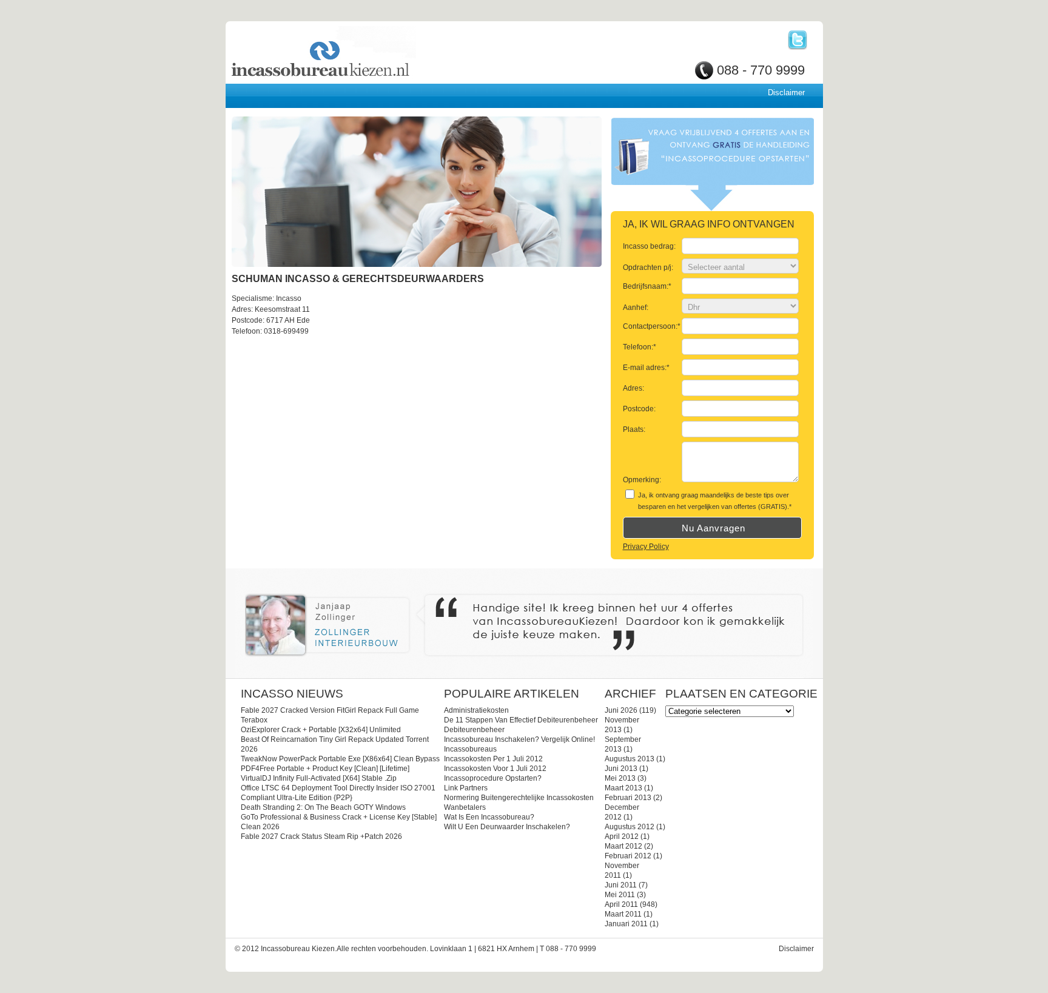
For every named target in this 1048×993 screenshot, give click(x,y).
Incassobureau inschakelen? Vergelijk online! (519, 739)
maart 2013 (623, 788)
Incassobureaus (470, 749)
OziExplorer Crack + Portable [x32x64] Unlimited (321, 729)
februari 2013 (628, 797)
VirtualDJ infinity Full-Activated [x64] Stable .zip (319, 778)
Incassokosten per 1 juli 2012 (493, 759)
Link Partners (466, 788)
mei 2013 (620, 778)
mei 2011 (620, 894)
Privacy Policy (646, 546)
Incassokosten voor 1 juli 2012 (495, 768)
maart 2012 (623, 846)
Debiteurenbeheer (474, 729)
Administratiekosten (476, 710)
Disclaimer (786, 92)
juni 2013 (621, 768)
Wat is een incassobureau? (489, 817)
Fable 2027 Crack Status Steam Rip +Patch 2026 (321, 836)
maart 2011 (623, 914)
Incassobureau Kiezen (362, 53)
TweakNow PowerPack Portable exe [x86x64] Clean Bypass (340, 759)
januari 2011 (626, 924)
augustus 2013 (629, 759)
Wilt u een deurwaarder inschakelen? (507, 827)
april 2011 (621, 904)
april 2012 (622, 836)
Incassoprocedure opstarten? (493, 778)
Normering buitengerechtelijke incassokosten (519, 797)
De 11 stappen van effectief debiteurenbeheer (521, 720)
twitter (797, 40)
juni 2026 (621, 710)
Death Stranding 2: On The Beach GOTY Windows (323, 807)
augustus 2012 (629, 827)
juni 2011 (621, 885)
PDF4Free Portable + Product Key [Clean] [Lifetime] (325, 768)
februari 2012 (628, 856)
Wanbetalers (465, 807)
